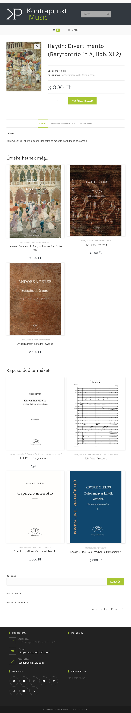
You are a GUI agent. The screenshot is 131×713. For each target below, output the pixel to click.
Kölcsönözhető (111, 454)
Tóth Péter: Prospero (96, 458)
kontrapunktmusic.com (31, 662)
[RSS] (33, 690)
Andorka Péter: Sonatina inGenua (35, 343)
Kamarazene (88, 75)
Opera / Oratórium (35, 454)
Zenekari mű (97, 454)
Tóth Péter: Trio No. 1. (95, 244)
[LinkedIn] (43, 680)
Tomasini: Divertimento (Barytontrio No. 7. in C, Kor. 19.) (35, 248)
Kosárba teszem (82, 101)
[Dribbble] (14, 690)
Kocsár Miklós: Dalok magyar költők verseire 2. (95, 552)
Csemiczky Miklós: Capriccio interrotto (35, 551)
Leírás (43, 123)
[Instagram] (33, 680)
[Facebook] (23, 680)
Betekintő (86, 123)
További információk (63, 123)
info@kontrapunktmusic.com (34, 652)
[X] (14, 680)
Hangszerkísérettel (53, 454)
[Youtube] (23, 690)
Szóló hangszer (44, 547)
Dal (104, 548)
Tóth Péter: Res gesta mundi (35, 458)
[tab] (43, 123)
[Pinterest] (53, 680)
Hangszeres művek (71, 75)
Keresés (11, 576)
